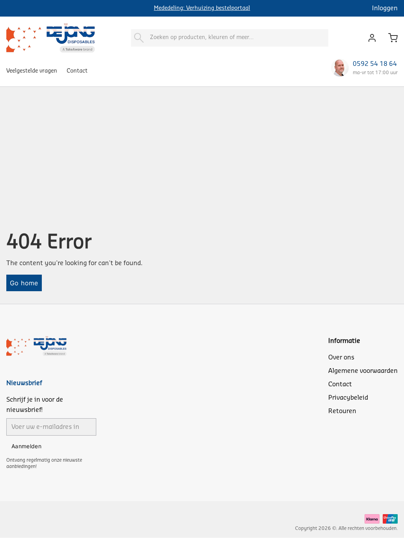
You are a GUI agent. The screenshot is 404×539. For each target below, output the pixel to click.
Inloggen (385, 8)
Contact (77, 71)
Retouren (342, 411)
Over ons (341, 357)
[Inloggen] (370, 38)
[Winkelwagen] (390, 38)
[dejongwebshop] (50, 37)
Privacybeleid (348, 398)
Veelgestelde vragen (31, 71)
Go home (24, 283)
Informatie (344, 341)
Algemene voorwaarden (363, 371)
